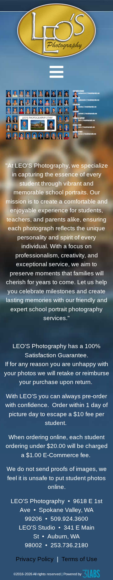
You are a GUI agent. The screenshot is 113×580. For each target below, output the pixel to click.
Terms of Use (79, 559)
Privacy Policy (35, 559)
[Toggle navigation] (56, 72)
